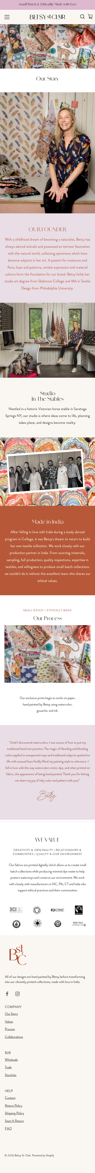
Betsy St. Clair (23, 1155)
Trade (8, 1067)
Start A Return (14, 1120)
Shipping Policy (14, 1113)
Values (9, 1021)
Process (10, 1029)
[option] (47, 669)
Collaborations (14, 1036)
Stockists (10, 1075)
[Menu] (7, 17)
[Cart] (90, 16)
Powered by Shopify (43, 1155)
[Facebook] (7, 993)
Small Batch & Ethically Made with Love (47, 4)
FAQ (8, 1128)
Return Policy (13, 1105)
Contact (10, 1097)
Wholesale (11, 1059)
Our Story (11, 1013)
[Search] (82, 17)
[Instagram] (17, 993)
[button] (35, 677)
